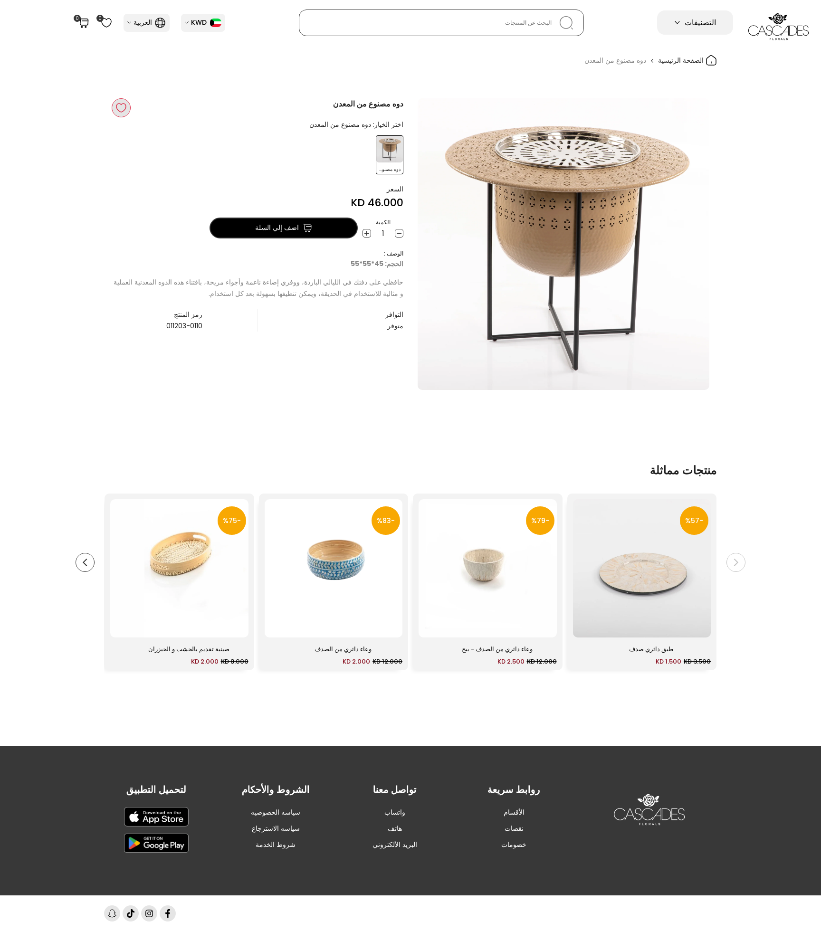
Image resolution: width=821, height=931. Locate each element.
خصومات (513, 844)
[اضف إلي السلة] (585, 625)
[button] (121, 107)
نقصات (514, 828)
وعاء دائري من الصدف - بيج (497, 649)
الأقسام (514, 812)
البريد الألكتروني (394, 844)
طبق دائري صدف (651, 649)
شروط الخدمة (276, 844)
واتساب (394, 812)
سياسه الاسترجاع (276, 828)
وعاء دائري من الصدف (343, 649)
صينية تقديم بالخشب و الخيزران (188, 649)
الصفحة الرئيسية (682, 60)
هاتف (395, 828)
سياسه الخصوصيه (275, 812)
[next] (85, 562)
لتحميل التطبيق (156, 789)
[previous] (735, 562)
